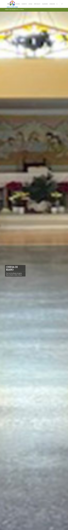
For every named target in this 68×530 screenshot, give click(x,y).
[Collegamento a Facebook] (62, 4)
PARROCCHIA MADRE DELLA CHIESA (14, 9)
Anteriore (3, 271)
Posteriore (65, 271)
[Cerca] (57, 4)
